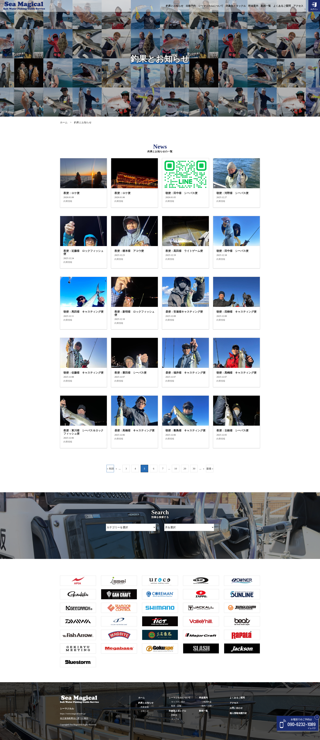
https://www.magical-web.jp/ (73, 713)
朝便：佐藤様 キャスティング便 (84, 372)
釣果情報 (68, 201)
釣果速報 (145, 707)
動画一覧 (266, 5)
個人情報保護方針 (238, 713)
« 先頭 (110, 468)
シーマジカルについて (210, 5)
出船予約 (191, 5)
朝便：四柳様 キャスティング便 (236, 311)
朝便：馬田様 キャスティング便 (84, 311)
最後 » (209, 468)
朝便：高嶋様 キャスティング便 (236, 372)
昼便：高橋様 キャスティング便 (134, 430)
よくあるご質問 (282, 5)
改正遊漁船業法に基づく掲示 (74, 718)
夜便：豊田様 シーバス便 (130, 372)
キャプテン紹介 (178, 702)
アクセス (298, 5)
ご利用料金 (207, 702)
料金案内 (253, 5)
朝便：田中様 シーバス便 (182, 193)
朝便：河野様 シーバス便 (232, 193)
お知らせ (145, 711)
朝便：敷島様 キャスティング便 (186, 430)
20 (185, 468)
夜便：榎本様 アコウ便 (129, 250)
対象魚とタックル (236, 5)
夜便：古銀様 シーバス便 (232, 430)
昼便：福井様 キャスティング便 (186, 372)
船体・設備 (176, 706)
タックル (175, 719)
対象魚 (174, 715)
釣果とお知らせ (174, 5)
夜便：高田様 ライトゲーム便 (184, 250)
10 (175, 468)
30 (194, 468)
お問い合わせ (236, 708)
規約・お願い (208, 706)
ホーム (64, 122)
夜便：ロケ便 (72, 193)
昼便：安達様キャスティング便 (184, 311)
